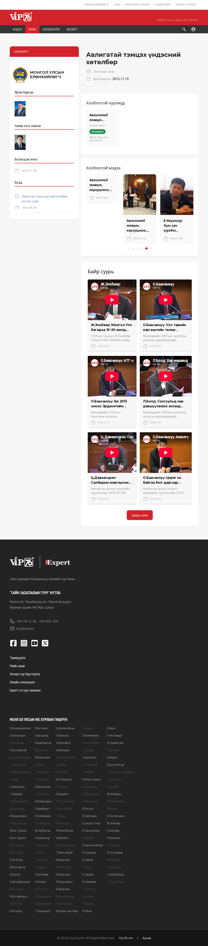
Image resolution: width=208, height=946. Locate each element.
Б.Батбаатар (17, 845)
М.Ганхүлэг (41, 889)
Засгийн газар (137, 4)
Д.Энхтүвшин (115, 852)
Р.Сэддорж (89, 852)
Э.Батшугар (41, 735)
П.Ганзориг (41, 860)
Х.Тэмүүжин (89, 882)
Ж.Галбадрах (43, 816)
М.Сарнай (87, 838)
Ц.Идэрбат (62, 794)
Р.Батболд (16, 860)
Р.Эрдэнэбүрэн (116, 882)
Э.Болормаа (42, 779)
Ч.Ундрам (87, 904)
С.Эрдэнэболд (115, 874)
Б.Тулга (86, 867)
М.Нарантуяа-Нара (67, 911)
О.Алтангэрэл (18, 735)
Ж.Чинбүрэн (114, 794)
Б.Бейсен (40, 765)
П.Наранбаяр (63, 904)
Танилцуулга (17, 657)
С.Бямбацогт (42, 808)
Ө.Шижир (112, 808)
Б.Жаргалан (63, 750)
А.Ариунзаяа (17, 787)
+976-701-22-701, (26, 621)
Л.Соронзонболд (92, 845)
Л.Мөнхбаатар (64, 830)
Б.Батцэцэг (16, 911)
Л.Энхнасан (113, 838)
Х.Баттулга (16, 904)
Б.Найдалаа (63, 889)
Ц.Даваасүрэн (43, 896)
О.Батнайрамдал (20, 882)
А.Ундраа (87, 896)
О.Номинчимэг (90, 735)
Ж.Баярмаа (41, 750)
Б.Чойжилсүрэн (116, 801)
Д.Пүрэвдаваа (90, 794)
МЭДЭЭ (17, 29)
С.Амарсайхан (18, 765)
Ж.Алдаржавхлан (20, 728)
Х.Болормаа (42, 772)
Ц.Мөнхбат (62, 838)
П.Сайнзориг (89, 816)
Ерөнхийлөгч (96, 4)
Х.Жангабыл (63, 743)
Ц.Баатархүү (17, 808)
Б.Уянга (111, 728)
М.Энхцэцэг (113, 860)
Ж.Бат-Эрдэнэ (18, 830)
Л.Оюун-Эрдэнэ (91, 779)
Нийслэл (163, 4)
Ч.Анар (14, 779)
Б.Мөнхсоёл (63, 860)
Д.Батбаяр (16, 852)
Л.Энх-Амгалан (116, 816)
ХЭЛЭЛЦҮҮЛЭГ (51, 29)
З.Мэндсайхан (64, 882)
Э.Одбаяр (88, 750)
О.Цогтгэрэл (114, 779)
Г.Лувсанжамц (64, 808)
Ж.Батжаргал (17, 867)
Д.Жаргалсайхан (66, 757)
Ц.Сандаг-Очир (91, 823)
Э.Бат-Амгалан (18, 823)
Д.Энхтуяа (113, 845)
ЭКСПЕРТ (72, 29)
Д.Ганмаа (40, 867)
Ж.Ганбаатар (42, 830)
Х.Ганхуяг (40, 882)
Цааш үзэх (140, 515)
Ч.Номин (87, 728)
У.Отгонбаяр (90, 765)
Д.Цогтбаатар (115, 765)
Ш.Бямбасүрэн (43, 801)
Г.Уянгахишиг (114, 735)
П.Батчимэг (41, 728)
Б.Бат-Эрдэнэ (18, 838)
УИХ (117, 4)
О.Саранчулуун (91, 830)
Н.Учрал (87, 911)
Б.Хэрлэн (112, 757)
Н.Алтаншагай (18, 750)
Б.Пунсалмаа (89, 787)
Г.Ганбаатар (42, 845)
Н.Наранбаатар (65, 896)
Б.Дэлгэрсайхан (65, 728)
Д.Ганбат (40, 852)
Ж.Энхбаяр (113, 823)
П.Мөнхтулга (63, 867)
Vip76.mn (126, 938)
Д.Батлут (15, 874)
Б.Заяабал (62, 772)
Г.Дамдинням (43, 904)
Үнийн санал (17, 665)
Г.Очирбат (88, 772)
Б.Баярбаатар (43, 743)
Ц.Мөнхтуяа (63, 874)
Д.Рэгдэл (87, 808)
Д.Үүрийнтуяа (115, 743)
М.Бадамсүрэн (18, 816)
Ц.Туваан (87, 860)
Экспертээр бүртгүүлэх (25, 674)
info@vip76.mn (25, 628)
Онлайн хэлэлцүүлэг (22, 682)
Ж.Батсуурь (16, 889)
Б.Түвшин (87, 874)
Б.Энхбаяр (113, 830)
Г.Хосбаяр (113, 750)
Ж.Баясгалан (42, 757)
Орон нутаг (186, 4)
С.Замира (61, 765)
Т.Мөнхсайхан (64, 852)
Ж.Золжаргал (64, 779)
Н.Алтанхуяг (17, 743)
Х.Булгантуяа (43, 787)
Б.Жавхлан (62, 735)
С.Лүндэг (61, 816)
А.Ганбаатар (42, 838)
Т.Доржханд (42, 911)
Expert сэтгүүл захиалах (25, 690)
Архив (146, 938)
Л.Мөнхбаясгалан (66, 845)
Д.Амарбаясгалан (20, 757)
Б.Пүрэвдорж (90, 801)
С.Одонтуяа (89, 757)
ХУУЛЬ (32, 29)
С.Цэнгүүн (112, 787)
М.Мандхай (62, 823)
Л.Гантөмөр (41, 874)
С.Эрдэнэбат (114, 867)
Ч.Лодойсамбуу (65, 801)
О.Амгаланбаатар (20, 772)
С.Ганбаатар (42, 823)
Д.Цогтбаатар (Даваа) (120, 772)
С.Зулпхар (62, 787)
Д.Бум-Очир (42, 794)
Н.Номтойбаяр (91, 743)
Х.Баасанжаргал (19, 801)
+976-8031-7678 (48, 621)
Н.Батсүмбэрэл (18, 896)
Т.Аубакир (16, 794)
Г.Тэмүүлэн (88, 889)
